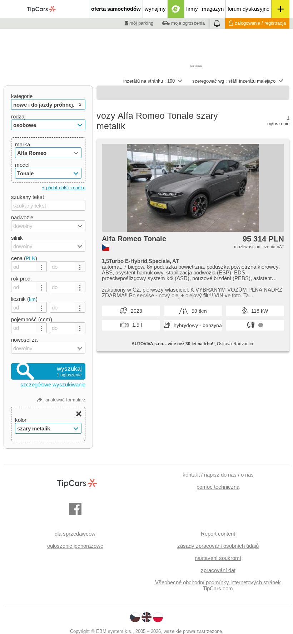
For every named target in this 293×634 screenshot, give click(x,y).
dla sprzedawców (75, 534)
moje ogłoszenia (187, 23)
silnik (17, 238)
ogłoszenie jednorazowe (75, 546)
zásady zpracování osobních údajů (218, 546)
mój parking (140, 23)
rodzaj (18, 116)
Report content (218, 534)
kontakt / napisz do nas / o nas (218, 475)
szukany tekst (27, 197)
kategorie (22, 96)
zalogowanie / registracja (260, 23)
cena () (24, 258)
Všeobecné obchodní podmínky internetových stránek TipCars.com (218, 585)
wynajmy (155, 9)
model (22, 165)
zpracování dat (218, 570)
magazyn (213, 9)
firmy (192, 9)
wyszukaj (69, 371)
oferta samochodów (116, 9)
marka (22, 144)
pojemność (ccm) (31, 319)
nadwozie (22, 217)
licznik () (24, 299)
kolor (20, 420)
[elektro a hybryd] (176, 9)
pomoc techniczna (218, 487)
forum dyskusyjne (248, 9)
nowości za (24, 340)
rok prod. (21, 278)
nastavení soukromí (218, 558)
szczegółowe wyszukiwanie (52, 384)
